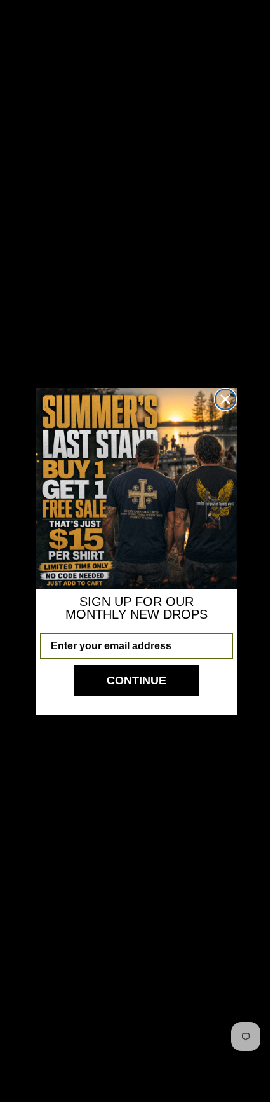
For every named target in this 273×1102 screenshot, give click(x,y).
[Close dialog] (221, 399)
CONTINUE (132, 680)
